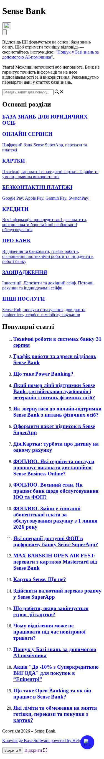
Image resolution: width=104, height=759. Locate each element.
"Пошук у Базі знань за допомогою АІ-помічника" (50, 54)
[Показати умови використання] (6, 25)
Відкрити (33, 750)
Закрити (11, 750)
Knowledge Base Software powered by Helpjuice (45, 740)
